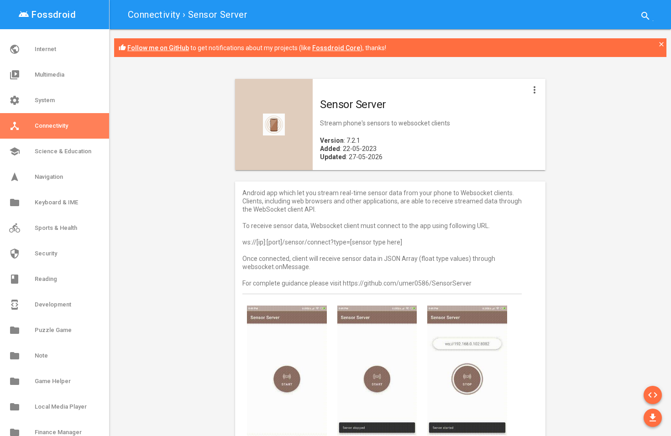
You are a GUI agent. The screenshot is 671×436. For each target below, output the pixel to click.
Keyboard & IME (43, 202)
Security (33, 253)
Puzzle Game (40, 330)
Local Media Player (48, 406)
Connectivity (154, 14)
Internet (32, 49)
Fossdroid (47, 14)
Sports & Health (43, 228)
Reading (33, 279)
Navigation (36, 176)
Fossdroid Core (336, 48)
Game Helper (40, 381)
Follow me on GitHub (158, 48)
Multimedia (36, 74)
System (32, 100)
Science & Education (50, 151)
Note (28, 355)
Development (40, 304)
